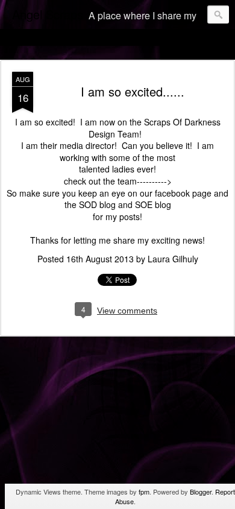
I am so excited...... (132, 91)
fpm (144, 491)
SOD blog (97, 204)
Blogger (201, 491)
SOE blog (153, 204)
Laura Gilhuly (173, 259)
